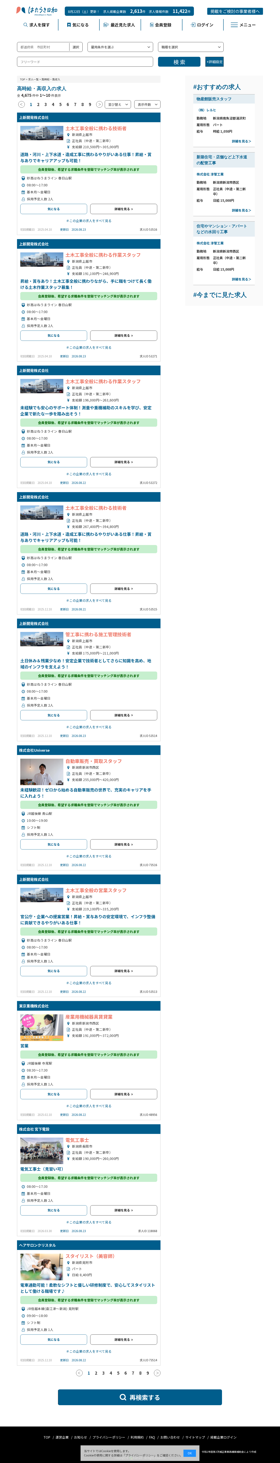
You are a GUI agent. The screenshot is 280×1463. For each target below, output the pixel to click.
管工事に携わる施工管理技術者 (98, 634)
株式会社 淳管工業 (210, 174)
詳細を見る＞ (242, 141)
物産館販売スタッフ (214, 99)
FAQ (152, 1437)
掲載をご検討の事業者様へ (235, 11)
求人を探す (39, 25)
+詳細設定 (215, 61)
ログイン (205, 25)
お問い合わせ (170, 1437)
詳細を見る (123, 209)
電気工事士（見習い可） (42, 1169)
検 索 (179, 62)
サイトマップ (195, 1437)
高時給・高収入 (51, 79)
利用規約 (138, 1437)
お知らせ (81, 1437)
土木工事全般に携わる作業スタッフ (103, 254)
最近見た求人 (122, 25)
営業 (24, 1046)
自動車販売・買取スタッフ (93, 760)
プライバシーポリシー (109, 1437)
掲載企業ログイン (223, 1437)
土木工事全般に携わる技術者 (96, 128)
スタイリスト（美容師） (91, 1255)
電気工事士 (77, 1139)
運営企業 (62, 1437)
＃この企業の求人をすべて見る (89, 220)
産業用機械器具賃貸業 (89, 1016)
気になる (80, 25)
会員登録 (163, 25)
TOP (22, 79)
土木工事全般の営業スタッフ (96, 890)
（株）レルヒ (206, 109)
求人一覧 (33, 79)
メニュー (247, 25)
